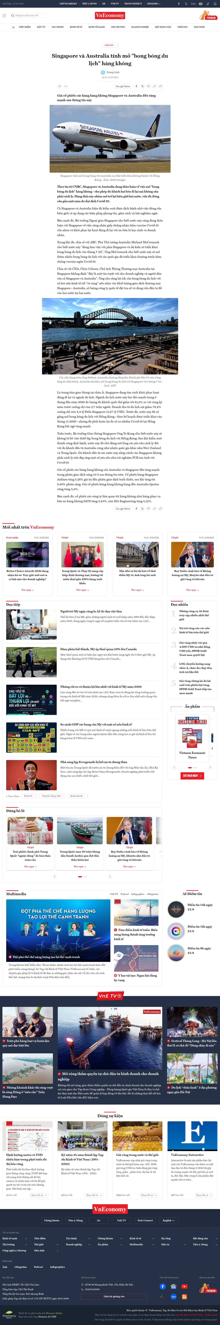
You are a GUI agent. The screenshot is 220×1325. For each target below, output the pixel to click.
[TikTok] (207, 3)
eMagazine (152, 894)
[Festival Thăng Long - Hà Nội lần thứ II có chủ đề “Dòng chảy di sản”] (192, 1022)
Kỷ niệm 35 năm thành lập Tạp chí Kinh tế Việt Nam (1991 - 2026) (82, 1160)
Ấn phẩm (192, 707)
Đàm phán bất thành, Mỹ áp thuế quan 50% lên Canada (98, 649)
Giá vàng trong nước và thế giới (137, 1155)
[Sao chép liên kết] (154, 86)
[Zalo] (193, 3)
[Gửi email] (148, 86)
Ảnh (4, 1267)
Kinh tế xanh (97, 27)
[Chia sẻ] (160, 86)
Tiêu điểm (25, 27)
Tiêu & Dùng (89, 4)
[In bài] (59, 86)
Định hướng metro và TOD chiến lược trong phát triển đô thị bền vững (26, 1160)
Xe (103, 4)
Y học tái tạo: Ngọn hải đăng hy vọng (135, 978)
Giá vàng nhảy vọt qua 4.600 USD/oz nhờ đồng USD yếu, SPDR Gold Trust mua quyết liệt (194, 649)
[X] (186, 3)
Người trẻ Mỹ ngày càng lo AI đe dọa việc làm (91, 611)
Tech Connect (133, 4)
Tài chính (58, 27)
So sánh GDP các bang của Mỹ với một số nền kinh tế (96, 724)
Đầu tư (41, 27)
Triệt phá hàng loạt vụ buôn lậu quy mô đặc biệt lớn (25, 1043)
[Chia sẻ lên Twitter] (142, 86)
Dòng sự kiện (110, 1116)
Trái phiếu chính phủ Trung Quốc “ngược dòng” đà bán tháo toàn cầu (30, 855)
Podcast (125, 894)
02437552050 (92, 1289)
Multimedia (16, 894)
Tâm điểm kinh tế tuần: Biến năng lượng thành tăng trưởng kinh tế (135, 935)
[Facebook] (178, 3)
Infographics (138, 894)
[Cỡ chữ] (65, 86)
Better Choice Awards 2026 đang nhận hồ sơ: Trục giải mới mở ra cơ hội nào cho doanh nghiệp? (28, 575)
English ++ (153, 4)
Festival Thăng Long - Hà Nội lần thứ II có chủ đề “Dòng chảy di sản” (192, 1043)
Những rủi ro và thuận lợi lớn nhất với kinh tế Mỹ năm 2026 (101, 686)
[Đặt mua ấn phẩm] (209, 15)
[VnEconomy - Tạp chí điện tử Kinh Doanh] (110, 1209)
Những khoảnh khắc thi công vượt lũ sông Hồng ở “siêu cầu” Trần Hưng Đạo (27, 1092)
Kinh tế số (76, 27)
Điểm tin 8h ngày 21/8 (199, 951)
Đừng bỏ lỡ (15, 811)
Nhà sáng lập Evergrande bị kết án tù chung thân (93, 762)
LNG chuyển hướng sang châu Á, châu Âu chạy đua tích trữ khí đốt (195, 668)
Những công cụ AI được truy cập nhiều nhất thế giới (194, 615)
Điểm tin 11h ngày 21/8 (200, 929)
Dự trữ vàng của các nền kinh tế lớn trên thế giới (194, 630)
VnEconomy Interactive (187, 1155)
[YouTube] (200, 3)
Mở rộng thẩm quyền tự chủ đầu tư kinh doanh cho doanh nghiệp (108, 1076)
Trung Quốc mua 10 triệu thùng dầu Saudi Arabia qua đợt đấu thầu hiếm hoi (80, 855)
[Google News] (215, 3)
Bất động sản (163, 27)
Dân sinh (199, 27)
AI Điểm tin (192, 894)
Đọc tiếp (13, 605)
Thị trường (118, 27)
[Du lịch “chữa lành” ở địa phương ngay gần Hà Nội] (192, 1068)
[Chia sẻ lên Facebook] (136, 86)
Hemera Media (54, 1313)
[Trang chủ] (13, 27)
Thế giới (182, 27)
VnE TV (115, 4)
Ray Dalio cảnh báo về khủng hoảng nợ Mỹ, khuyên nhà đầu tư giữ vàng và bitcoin (192, 575)
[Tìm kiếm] (13, 15)
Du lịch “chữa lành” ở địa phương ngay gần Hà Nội (192, 1090)
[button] (80, 876)
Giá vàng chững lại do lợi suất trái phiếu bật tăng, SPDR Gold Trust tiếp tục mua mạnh (195, 687)
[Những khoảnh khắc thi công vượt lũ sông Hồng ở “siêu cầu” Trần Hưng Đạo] (27, 1068)
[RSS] (184, 1296)
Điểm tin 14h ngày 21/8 (200, 907)
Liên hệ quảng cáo (114, 1296)
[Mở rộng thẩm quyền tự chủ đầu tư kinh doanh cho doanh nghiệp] (110, 1038)
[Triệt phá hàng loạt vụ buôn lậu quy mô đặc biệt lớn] (27, 1022)
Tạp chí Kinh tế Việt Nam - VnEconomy (196, 1315)
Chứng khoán (68, 4)
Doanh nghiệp (140, 27)
